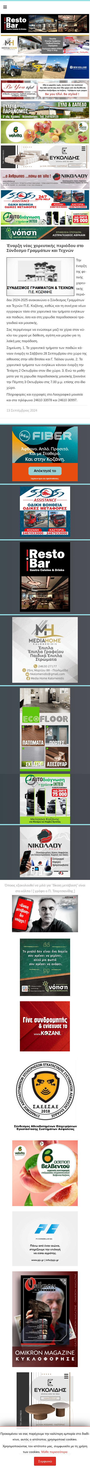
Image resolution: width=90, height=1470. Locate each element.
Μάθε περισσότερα (54, 1452)
